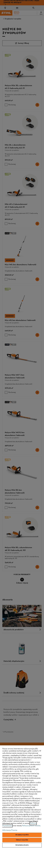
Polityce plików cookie (31, 825)
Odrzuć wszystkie (22, 840)
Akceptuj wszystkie (22, 835)
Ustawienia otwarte (21, 845)
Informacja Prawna (9, 830)
